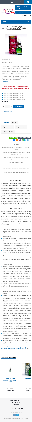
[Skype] (25, 140)
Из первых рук (20, 12)
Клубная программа (16, 400)
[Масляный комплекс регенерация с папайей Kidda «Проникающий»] (16, 45)
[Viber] (19, 140)
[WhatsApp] (22, 140)
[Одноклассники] (16, 140)
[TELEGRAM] (17, 415)
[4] (7, 59)
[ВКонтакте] (14, 140)
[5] (9, 59)
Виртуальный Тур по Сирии (22, 7)
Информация (16, 402)
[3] (6, 59)
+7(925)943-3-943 (26, 15)
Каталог (16, 404)
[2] (4, 59)
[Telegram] (28, 140)
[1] (3, 59)
